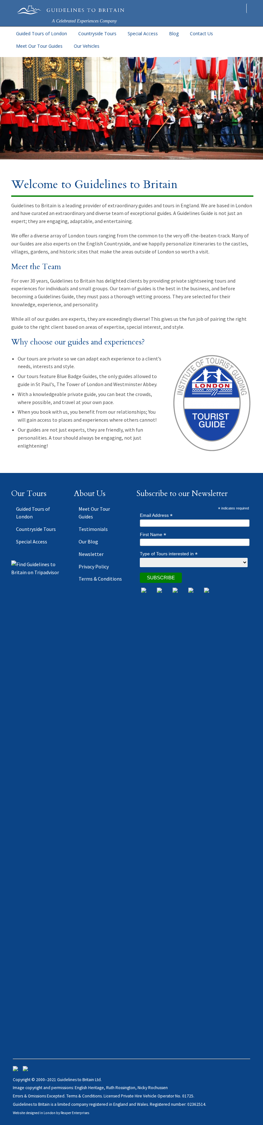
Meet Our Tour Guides (39, 46)
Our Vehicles (86, 46)
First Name (153, 535)
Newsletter (91, 554)
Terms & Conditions (100, 578)
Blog (174, 33)
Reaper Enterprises (75, 1113)
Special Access (143, 33)
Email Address (156, 515)
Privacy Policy (94, 566)
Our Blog (88, 541)
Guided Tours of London (41, 33)
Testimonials (93, 529)
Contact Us (201, 33)
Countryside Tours (97, 33)
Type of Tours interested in (169, 554)
